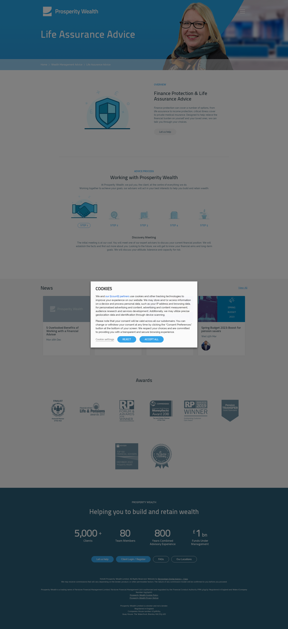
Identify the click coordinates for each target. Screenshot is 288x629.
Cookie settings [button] (105, 339)
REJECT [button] (126, 339)
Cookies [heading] (104, 289)
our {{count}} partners (117, 296)
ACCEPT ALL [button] (151, 339)
